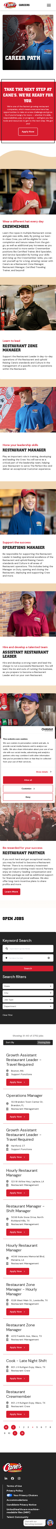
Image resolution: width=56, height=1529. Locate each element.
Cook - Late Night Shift (26, 1360)
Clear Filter (8, 1015)
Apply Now (28, 131)
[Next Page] (15, 1433)
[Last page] (22, 1433)
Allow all (28, 780)
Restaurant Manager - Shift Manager (25, 1208)
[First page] (6, 1427)
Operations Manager (24, 1095)
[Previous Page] (13, 1427)
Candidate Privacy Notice (21, 1504)
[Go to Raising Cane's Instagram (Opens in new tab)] (19, 1478)
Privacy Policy (15, 1490)
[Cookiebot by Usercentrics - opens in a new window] (41, 730)
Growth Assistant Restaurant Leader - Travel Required (23, 1060)
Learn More (11, 891)
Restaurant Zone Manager (20, 1327)
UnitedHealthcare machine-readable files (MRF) (23, 1511)
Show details (42, 772)
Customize (26, 788)
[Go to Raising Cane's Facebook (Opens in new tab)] (12, 1478)
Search (28, 968)
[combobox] (27, 958)
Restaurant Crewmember (18, 1394)
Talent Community (17, 1517)
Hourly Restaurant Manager (22, 1173)
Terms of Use (14, 1486)
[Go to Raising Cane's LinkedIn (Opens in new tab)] (6, 1478)
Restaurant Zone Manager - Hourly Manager (21, 1289)
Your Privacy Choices (26, 1495)
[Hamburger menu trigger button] (49, 5)
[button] (28, 986)
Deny (28, 797)
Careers (24, 5)
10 (9, 1433)
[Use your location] (49, 958)
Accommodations (17, 1500)
